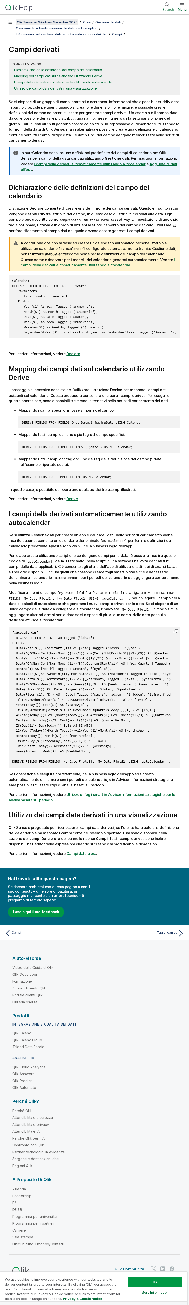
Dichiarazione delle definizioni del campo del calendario (58, 70)
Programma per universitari (35, 1216)
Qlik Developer (24, 974)
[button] (175, 631)
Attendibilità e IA (26, 1131)
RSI (14, 1203)
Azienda (19, 1189)
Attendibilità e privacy (30, 1124)
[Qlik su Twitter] (153, 1269)
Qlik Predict (22, 1081)
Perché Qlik (22, 1111)
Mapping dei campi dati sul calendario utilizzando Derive (58, 76)
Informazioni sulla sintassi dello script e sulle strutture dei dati (61, 34)
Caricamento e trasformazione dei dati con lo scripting (56, 28)
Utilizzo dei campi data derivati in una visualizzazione (55, 88)
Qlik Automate (24, 1087)
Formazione (22, 981)
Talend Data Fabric (28, 1047)
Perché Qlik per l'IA (28, 1138)
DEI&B (17, 1210)
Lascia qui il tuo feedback (36, 911)
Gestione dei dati (108, 22)
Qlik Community (129, 1269)
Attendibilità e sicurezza (32, 1117)
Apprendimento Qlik (29, 988)
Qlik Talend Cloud (27, 1040)
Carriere (19, 1230)
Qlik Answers (23, 1074)
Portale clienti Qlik (27, 995)
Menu (182, 9)
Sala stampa (22, 1237)
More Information (155, 1292)
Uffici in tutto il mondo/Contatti (38, 1244)
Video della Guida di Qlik (33, 967)
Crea (87, 22)
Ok (155, 1282)
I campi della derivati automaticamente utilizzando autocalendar (63, 82)
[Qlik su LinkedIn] (162, 1269)
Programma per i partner (33, 1223)
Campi (117, 34)
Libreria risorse (25, 1002)
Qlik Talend (21, 1033)
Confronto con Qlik (28, 1145)
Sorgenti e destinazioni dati (35, 1159)
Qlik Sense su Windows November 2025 (47, 22)
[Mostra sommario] (10, 22)
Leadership (22, 1196)
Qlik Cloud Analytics (29, 1067)
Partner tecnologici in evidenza (38, 1152)
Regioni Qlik (22, 1166)
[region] (93, 1288)
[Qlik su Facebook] (172, 1269)
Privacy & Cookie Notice (82, 1299)
